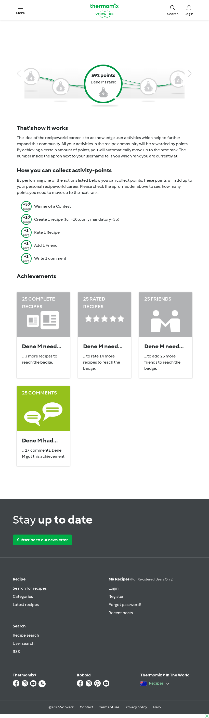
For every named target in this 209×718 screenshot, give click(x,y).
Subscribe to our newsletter (42, 539)
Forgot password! (125, 604)
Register (116, 596)
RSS (16, 651)
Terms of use (109, 707)
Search (19, 626)
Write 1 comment (50, 258)
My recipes (141, 579)
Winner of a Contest (52, 206)
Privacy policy (136, 707)
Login (114, 588)
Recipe (19, 579)
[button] (20, 10)
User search (23, 643)
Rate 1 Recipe (47, 232)
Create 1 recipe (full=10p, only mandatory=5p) (76, 219)
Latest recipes (26, 604)
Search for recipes (30, 588)
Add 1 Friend (46, 245)
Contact (86, 707)
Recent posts (121, 612)
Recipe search (26, 635)
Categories (23, 596)
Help (157, 707)
